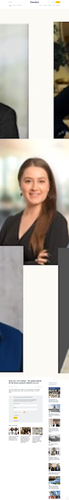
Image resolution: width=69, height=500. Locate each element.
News (11, 386)
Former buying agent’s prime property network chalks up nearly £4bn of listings (54, 430)
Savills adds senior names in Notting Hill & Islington (54, 473)
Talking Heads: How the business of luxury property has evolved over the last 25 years (14, 438)
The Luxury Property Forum (52, 384)
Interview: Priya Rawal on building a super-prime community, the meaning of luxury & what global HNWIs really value (25, 439)
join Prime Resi (34, 399)
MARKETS (40, 5)
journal (10, 5)
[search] (11, 2)
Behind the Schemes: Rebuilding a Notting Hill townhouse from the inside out (54, 459)
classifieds (19, 5)
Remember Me (16, 415)
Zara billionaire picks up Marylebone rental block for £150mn (54, 415)
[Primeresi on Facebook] (38, 386)
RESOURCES (58, 5)
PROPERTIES (50, 5)
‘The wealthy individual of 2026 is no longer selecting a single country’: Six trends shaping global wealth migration (37, 439)
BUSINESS (44, 5)
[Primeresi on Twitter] (35, 386)
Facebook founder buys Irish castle (53, 444)
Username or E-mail (16, 403)
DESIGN (54, 5)
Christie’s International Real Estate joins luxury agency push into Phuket (54, 487)
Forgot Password (16, 420)
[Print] (42, 386)
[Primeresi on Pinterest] (40, 386)
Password (15, 407)
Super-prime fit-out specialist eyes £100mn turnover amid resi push (54, 400)
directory (14, 5)
